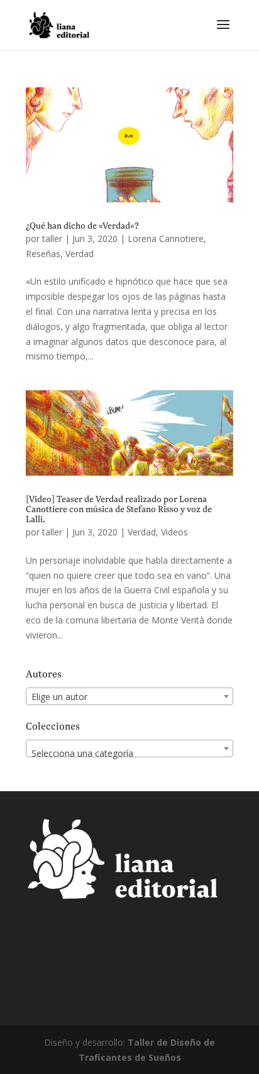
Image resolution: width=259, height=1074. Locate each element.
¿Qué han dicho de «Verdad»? (82, 226)
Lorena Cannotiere (166, 238)
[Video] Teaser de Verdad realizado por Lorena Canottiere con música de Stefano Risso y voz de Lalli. (119, 509)
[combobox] (129, 696)
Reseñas (43, 254)
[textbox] (129, 753)
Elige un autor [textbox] (59, 697)
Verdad (79, 254)
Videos (174, 532)
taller (52, 238)
